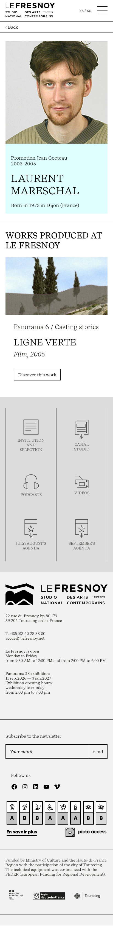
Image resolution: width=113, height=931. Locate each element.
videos (81, 492)
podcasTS (31, 494)
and (31, 444)
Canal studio (81, 446)
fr (82, 11)
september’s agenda (82, 545)
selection (31, 449)
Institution (31, 440)
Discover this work (37, 374)
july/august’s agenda (31, 545)
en (89, 11)
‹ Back (11, 27)
